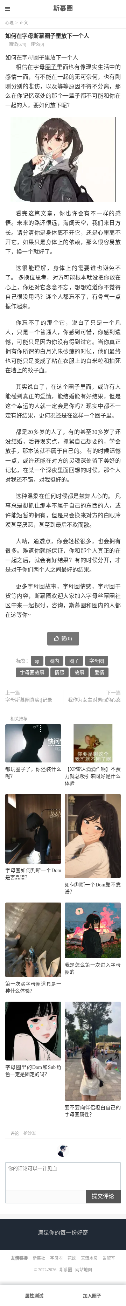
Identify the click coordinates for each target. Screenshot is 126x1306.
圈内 (54, 661)
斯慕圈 (63, 8)
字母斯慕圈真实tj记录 (28, 700)
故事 (79, 672)
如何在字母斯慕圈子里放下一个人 (47, 36)
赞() (66, 638)
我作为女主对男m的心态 (94, 700)
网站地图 (83, 1269)
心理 (9, 22)
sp (37, 661)
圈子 (51, 67)
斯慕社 (39, 1258)
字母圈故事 (42, 586)
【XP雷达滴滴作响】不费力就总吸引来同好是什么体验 (93, 776)
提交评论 (103, 1196)
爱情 (45, 396)
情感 (59, 672)
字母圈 (30, 58)
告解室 (109, 1258)
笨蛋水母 (89, 1258)
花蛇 (72, 1258)
